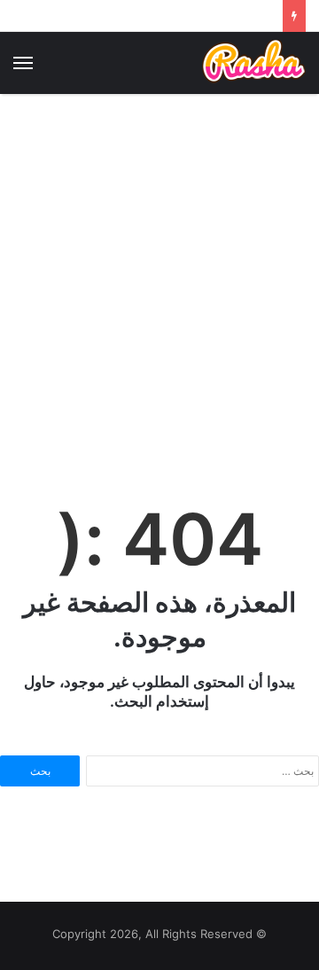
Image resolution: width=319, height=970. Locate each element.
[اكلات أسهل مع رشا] (254, 62)
